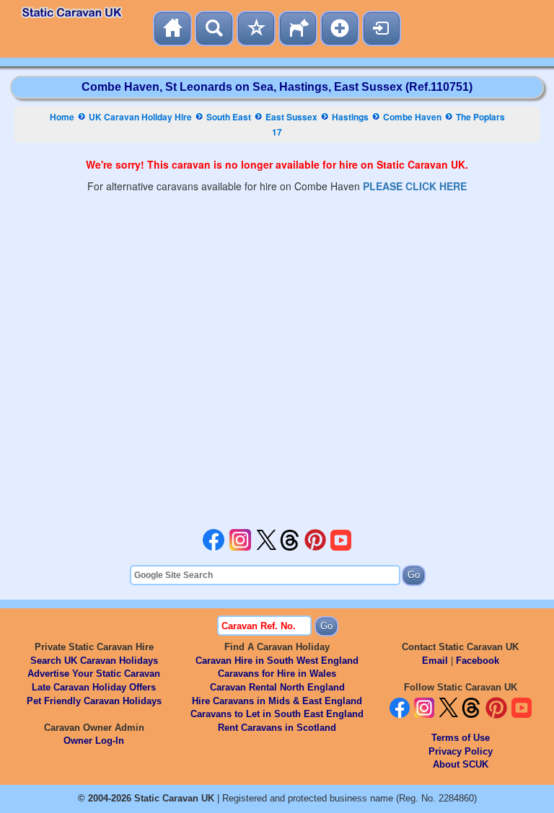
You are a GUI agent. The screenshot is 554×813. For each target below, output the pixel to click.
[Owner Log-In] (382, 28)
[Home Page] (172, 28)
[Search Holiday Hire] (214, 28)
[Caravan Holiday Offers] (256, 28)
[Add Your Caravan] (340, 28)
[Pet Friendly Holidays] (298, 28)
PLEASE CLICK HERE (415, 186)
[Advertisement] (277, 361)
